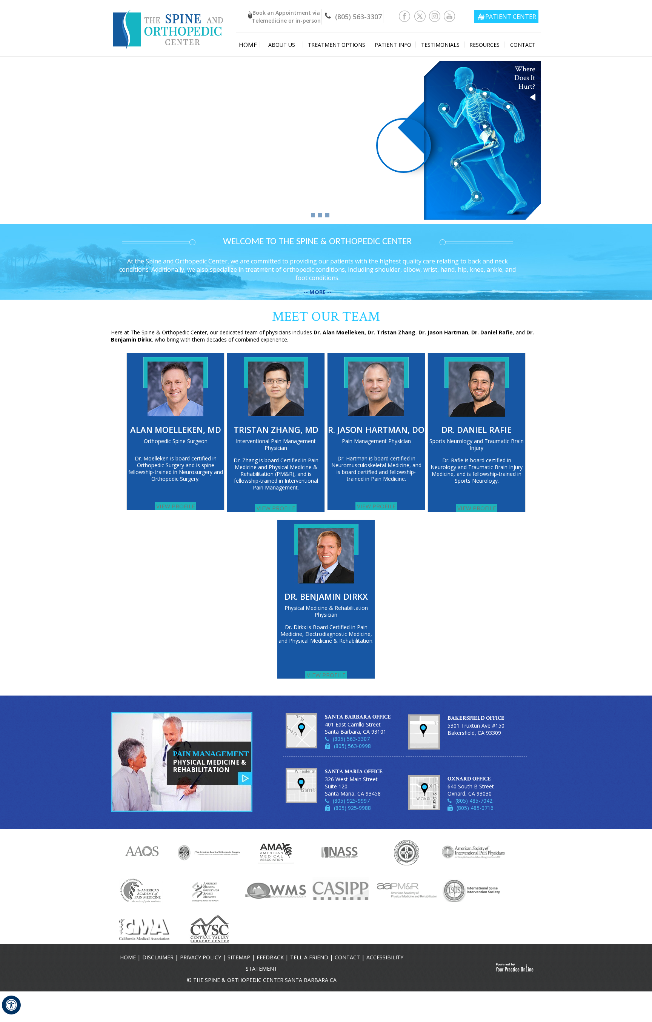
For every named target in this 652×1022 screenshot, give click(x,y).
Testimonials (440, 44)
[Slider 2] (320, 215)
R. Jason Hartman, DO (376, 429)
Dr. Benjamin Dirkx (326, 596)
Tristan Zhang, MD (276, 429)
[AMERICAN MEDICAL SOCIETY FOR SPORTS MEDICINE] (209, 890)
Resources (484, 44)
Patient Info (393, 44)
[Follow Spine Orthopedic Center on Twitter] (420, 15)
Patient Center (510, 16)
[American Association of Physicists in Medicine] (143, 890)
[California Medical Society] (143, 929)
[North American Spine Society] (341, 852)
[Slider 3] (327, 215)
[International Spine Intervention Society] (473, 890)
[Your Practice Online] (514, 967)
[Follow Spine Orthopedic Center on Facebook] (405, 15)
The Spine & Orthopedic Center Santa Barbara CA (265, 980)
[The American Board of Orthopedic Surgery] (209, 852)
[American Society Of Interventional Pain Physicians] (473, 852)
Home (248, 45)
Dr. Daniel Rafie (476, 429)
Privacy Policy (200, 957)
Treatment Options (336, 44)
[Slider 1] (313, 215)
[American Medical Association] (275, 852)
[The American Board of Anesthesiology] (407, 852)
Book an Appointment (286, 16)
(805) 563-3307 (358, 16)
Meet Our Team (326, 317)
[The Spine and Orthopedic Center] (169, 24)
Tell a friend (309, 957)
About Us (281, 44)
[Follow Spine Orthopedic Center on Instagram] (434, 15)
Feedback (270, 957)
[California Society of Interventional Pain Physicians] (341, 890)
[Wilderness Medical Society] (275, 890)
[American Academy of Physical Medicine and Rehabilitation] (407, 890)
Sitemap (239, 957)
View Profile (175, 506)
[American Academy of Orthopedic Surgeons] (143, 852)
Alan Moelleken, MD (175, 429)
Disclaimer (158, 957)
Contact (522, 44)
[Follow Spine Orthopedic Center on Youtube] (449, 15)
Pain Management (211, 762)
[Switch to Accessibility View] (11, 1005)
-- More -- (317, 292)
